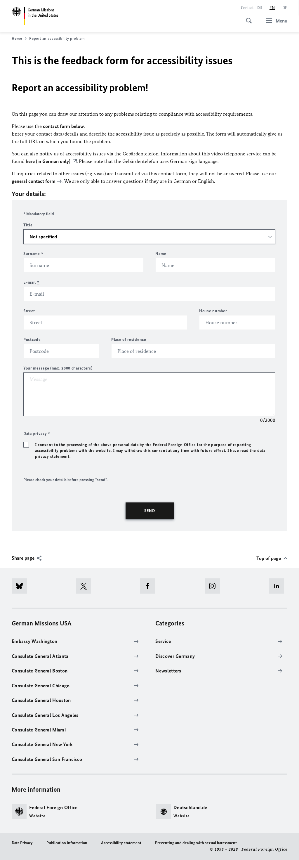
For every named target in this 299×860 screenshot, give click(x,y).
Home (17, 38)
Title (28, 225)
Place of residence (128, 339)
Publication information (66, 842)
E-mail (31, 282)
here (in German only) (48, 161)
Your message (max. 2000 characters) (58, 368)
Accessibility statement (121, 842)
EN (272, 7)
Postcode (32, 339)
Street (29, 310)
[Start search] (247, 17)
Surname (33, 253)
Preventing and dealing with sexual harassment (196, 842)
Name (160, 253)
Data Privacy (22, 842)
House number (213, 310)
